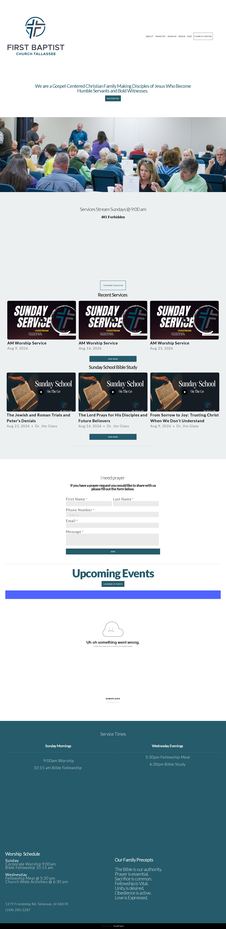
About (150, 36)
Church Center (203, 36)
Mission (172, 36)
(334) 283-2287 (18, 910)
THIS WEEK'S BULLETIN (113, 285)
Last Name (122, 499)
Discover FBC (113, 98)
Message (73, 532)
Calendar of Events (113, 584)
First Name (75, 499)
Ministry (160, 36)
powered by (113, 926)
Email (71, 521)
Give (189, 36)
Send (113, 551)
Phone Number (79, 510)
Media (182, 36)
